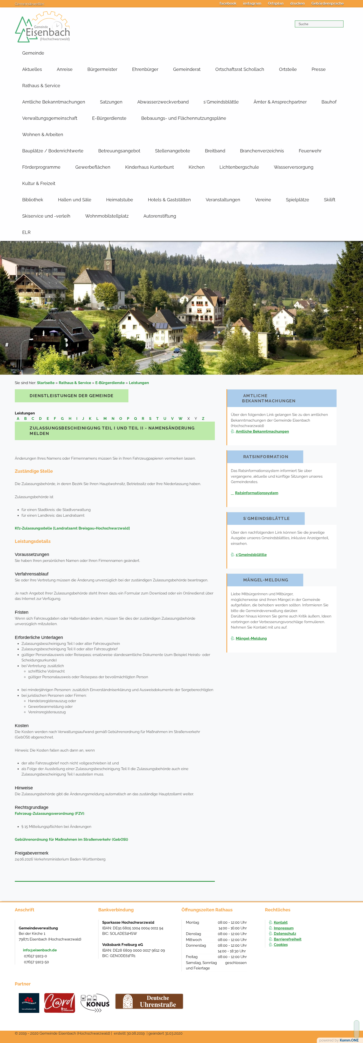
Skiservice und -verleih (46, 216)
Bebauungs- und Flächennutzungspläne (183, 118)
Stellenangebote (172, 150)
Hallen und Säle (74, 199)
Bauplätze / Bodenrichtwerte (52, 150)
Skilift (329, 199)
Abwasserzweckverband (163, 101)
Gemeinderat (187, 69)
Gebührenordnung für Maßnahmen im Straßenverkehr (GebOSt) (71, 839)
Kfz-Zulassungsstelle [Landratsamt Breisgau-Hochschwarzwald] (72, 528)
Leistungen (139, 383)
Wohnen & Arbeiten (42, 134)
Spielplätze (297, 199)
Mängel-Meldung (251, 638)
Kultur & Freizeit (38, 183)
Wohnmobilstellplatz (107, 216)
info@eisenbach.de (40, 950)
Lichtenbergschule (239, 167)
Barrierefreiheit (288, 939)
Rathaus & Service (41, 85)
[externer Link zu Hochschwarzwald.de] (59, 1003)
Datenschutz (285, 933)
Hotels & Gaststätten (169, 199)
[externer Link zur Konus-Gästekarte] (95, 1003)
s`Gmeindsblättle (221, 101)
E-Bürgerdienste (109, 118)
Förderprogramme (41, 167)
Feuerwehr (310, 150)
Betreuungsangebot (119, 150)
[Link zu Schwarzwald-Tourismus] (29, 1003)
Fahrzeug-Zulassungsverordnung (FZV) (49, 813)
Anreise (65, 69)
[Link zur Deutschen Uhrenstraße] (149, 1001)
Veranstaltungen (223, 199)
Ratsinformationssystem (256, 493)
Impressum (284, 928)
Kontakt (281, 922)
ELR (26, 232)
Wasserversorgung (293, 167)
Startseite (46, 383)
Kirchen (197, 167)
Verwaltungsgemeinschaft (49, 118)
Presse (319, 69)
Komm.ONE (349, 1040)
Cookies (281, 944)
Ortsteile (288, 69)
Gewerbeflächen (92, 167)
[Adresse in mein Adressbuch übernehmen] (90, 927)
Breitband (215, 150)
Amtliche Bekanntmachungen (53, 101)
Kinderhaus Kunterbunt (149, 167)
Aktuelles (32, 69)
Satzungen (111, 101)
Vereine (263, 199)
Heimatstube (119, 199)
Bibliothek (32, 199)
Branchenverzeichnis (262, 150)
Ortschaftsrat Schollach (239, 69)
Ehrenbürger (145, 69)
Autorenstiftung (159, 216)
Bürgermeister (102, 69)
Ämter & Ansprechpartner (280, 101)
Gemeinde (33, 53)
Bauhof (329, 101)
